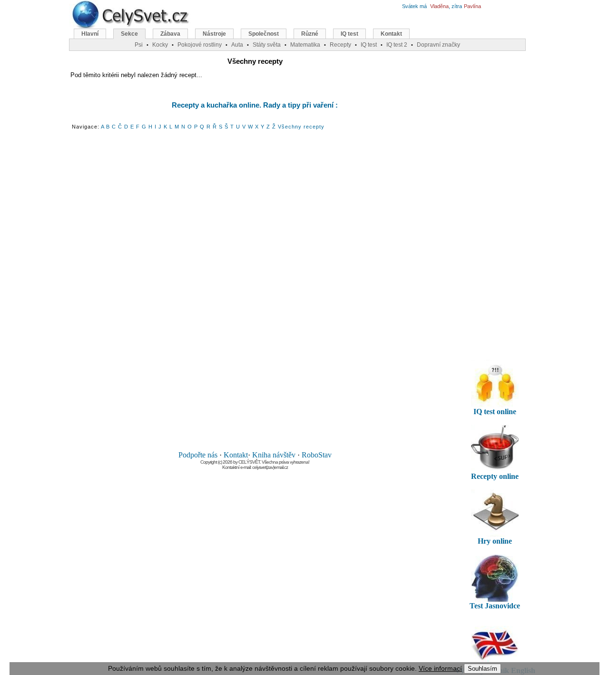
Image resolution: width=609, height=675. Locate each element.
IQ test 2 (396, 44)
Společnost (263, 33)
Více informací (440, 668)
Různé (309, 33)
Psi (139, 44)
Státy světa (267, 44)
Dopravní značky (438, 44)
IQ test (349, 33)
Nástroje (214, 33)
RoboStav (317, 455)
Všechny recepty (301, 126)
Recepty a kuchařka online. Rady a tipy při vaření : (255, 105)
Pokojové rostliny (199, 44)
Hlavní (89, 33)
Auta (237, 44)
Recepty (340, 44)
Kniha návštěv (273, 455)
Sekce (129, 33)
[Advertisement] (255, 291)
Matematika (305, 44)
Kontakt (236, 455)
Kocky (160, 44)
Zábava (170, 33)
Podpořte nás (197, 455)
